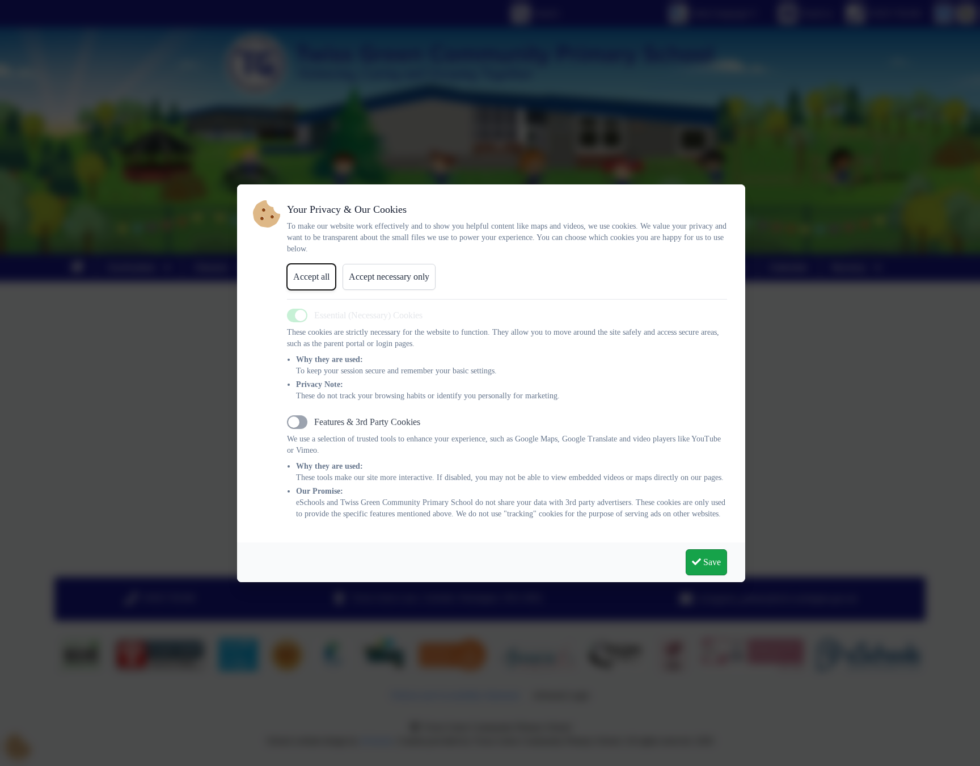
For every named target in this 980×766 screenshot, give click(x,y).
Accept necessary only (389, 276)
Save (711, 562)
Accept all (311, 276)
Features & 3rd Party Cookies (367, 422)
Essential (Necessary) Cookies (368, 315)
